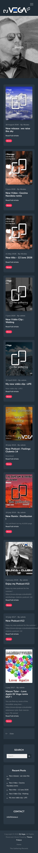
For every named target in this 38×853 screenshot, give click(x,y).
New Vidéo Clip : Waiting (15, 321)
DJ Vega (22, 834)
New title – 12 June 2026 (19, 257)
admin (22, 316)
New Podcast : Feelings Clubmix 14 (18, 450)
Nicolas (26, 125)
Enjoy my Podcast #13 (17, 583)
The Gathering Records (19, 848)
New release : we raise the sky (18, 130)
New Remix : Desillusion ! (19, 518)
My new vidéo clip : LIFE (18, 384)
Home (19, 844)
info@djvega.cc (12, 817)
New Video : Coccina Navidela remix (17, 194)
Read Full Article (12, 136)
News (9, 141)
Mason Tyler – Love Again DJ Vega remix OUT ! (17, 694)
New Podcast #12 (15, 620)
